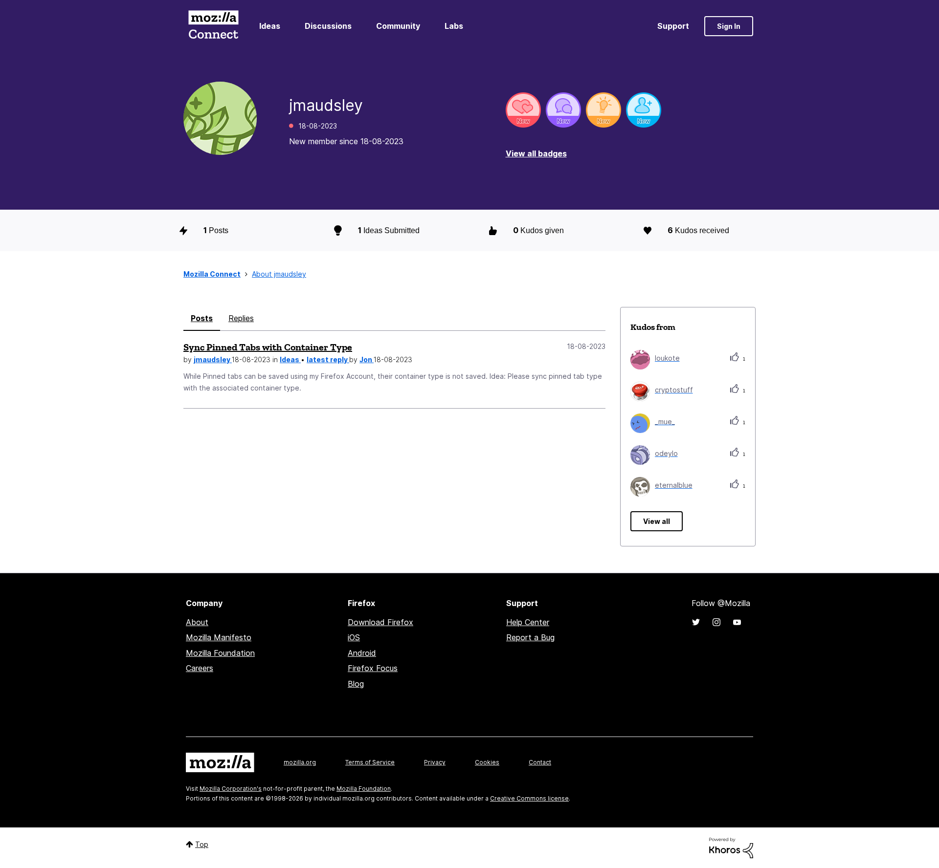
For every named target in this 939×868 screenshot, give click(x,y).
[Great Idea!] (603, 110)
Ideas (269, 26)
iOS (354, 637)
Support (673, 26)
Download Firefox (380, 622)
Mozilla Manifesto (218, 637)
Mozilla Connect (213, 26)
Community (398, 26)
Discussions (328, 26)
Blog (356, 684)
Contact (540, 762)
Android (362, 653)
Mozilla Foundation (220, 653)
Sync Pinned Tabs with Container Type (267, 347)
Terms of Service (370, 762)
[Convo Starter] (563, 110)
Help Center (527, 622)
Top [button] (201, 844)
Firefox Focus (373, 668)
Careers (199, 668)
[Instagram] (716, 622)
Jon (366, 359)
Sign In (728, 26)
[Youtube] (737, 622)
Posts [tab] (202, 318)
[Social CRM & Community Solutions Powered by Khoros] (731, 847)
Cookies (487, 762)
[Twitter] (696, 622)
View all (656, 521)
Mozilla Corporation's (231, 788)
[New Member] (643, 110)
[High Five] (523, 110)
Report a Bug (530, 637)
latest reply (328, 359)
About (197, 622)
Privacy (435, 762)
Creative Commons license (529, 798)
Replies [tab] (241, 318)
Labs (454, 26)
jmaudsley (213, 359)
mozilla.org (300, 762)
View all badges (536, 153)
